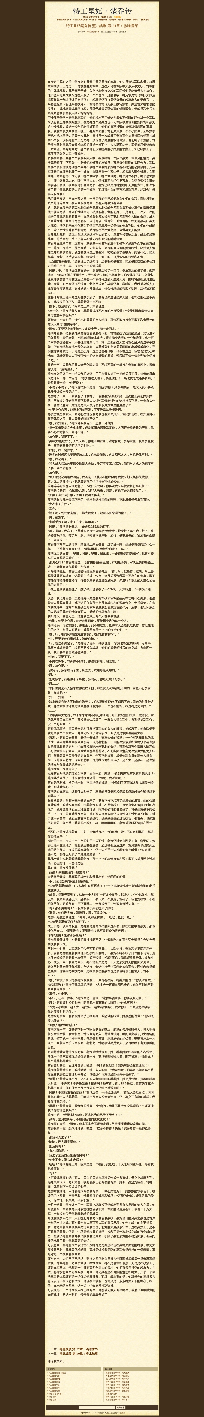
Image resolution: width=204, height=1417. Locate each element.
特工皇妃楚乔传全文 (91, 17)
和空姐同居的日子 (80, 20)
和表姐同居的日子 (64, 20)
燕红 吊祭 (52, 1397)
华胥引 (135, 20)
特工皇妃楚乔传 (93, 32)
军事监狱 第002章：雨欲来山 (117, 1376)
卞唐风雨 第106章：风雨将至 (117, 1388)
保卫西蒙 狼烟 (54, 1379)
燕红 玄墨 (52, 1400)
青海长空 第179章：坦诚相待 (117, 1385)
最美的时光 (102, 20)
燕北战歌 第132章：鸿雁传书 (79, 1349)
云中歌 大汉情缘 (124, 20)
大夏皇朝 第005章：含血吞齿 (117, 1391)
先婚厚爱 (112, 20)
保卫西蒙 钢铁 (54, 1382)
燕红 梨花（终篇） (56, 1394)
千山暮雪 (92, 20)
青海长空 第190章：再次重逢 (117, 1382)
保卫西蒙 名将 (54, 1376)
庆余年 (122, 1413)
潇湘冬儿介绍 (106, 17)
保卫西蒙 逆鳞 (54, 1391)
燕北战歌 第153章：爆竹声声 (117, 1379)
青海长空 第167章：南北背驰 (117, 1397)
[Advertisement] (102, 56)
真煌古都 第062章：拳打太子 (117, 1400)
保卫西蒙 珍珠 (54, 1385)
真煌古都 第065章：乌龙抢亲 (117, 1373)
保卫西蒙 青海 (54, 1388)
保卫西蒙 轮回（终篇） (58, 1373)
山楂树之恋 (144, 20)
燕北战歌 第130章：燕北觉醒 (79, 1353)
